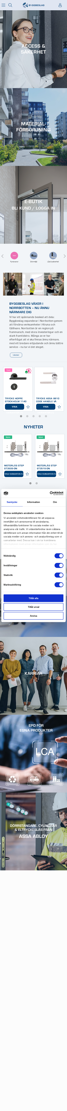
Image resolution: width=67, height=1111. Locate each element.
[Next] (64, 254)
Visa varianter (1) (14, 408)
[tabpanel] (18, 389)
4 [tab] (40, 416)
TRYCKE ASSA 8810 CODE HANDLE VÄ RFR (47, 401)
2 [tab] (27, 416)
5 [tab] (46, 416)
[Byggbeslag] (33, 5)
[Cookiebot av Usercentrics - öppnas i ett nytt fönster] (49, 493)
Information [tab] (33, 502)
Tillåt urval (33, 607)
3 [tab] (33, 416)
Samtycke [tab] (12, 502)
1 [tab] (21, 416)
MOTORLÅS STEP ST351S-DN (47, 467)
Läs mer (16, 355)
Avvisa (33, 615)
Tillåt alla (33, 598)
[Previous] (2, 254)
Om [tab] (55, 502)
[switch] (59, 565)
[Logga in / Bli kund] (60, 5)
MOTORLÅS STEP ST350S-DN (14, 467)
